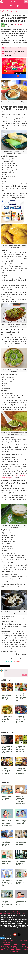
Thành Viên (17, 7)
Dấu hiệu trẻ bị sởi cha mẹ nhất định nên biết (21, 902)
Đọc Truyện (10, 7)
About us (3, 940)
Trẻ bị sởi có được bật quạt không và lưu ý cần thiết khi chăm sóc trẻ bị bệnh (20, 801)
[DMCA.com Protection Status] (6, 939)
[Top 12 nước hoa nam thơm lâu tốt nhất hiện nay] (21, 834)
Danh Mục (3, 7)
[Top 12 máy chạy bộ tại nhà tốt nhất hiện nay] (21, 854)
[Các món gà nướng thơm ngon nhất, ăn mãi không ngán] (7, 687)
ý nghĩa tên (15, 913)
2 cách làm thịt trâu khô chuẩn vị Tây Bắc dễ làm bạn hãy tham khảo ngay (21, 720)
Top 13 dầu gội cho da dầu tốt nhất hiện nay (20, 882)
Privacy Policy (23, 940)
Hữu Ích (9, 662)
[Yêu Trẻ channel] (15, 936)
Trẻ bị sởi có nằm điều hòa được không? (7, 798)
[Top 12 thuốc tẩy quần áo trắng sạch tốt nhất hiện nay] (7, 873)
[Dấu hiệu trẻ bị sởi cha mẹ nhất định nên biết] (21, 894)
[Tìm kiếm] (26, 1)
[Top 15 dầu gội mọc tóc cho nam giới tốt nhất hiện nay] (7, 894)
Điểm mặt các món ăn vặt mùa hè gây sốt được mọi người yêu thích (6, 772)
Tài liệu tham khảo (23, 26)
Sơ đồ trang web (5, 942)
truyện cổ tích (12, 912)
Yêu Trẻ (6, 2)
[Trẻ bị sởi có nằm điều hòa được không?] (7, 789)
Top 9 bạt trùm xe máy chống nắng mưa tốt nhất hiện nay (6, 843)
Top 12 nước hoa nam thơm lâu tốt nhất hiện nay (21, 842)
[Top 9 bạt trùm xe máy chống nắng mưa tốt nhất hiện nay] (7, 834)
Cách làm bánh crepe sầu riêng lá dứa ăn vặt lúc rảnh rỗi (14, 48)
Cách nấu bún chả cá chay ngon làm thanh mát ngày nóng (7, 719)
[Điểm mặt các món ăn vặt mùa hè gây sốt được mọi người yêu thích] (7, 761)
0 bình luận (5, 666)
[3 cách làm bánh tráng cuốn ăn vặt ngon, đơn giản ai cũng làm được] (21, 761)
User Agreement (12, 940)
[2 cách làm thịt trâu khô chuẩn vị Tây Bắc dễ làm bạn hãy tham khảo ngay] (21, 709)
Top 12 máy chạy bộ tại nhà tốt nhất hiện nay (21, 863)
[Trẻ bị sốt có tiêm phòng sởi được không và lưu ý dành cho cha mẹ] (7, 813)
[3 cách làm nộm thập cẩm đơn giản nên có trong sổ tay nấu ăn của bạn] (21, 687)
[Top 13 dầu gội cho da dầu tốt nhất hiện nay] (21, 873)
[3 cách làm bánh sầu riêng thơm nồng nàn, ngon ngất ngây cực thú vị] (21, 739)
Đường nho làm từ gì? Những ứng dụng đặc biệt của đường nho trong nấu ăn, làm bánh (7, 749)
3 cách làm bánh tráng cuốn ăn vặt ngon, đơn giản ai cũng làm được (21, 771)
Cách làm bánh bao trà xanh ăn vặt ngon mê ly (14, 51)
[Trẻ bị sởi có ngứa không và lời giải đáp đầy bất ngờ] (21, 813)
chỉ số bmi (22, 913)
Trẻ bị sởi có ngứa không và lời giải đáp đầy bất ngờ (21, 822)
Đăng (24, 674)
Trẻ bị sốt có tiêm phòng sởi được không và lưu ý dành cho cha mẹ (7, 823)
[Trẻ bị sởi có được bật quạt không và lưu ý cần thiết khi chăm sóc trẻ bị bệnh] (21, 789)
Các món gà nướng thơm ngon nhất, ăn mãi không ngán (7, 696)
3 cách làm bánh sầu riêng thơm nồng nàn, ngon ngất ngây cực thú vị (20, 749)
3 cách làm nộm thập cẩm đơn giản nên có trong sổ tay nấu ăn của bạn (21, 697)
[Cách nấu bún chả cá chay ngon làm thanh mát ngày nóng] (7, 709)
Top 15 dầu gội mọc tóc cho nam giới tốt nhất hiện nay (7, 903)
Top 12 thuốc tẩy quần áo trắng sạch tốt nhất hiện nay (7, 883)
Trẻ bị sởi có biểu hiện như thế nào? (7, 862)
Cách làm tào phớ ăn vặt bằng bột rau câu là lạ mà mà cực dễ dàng (13, 54)
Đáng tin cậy (18, 662)
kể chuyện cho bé (7, 913)
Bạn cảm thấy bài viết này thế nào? (14, 659)
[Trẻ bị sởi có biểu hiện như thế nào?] (7, 854)
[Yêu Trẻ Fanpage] (19, 936)
